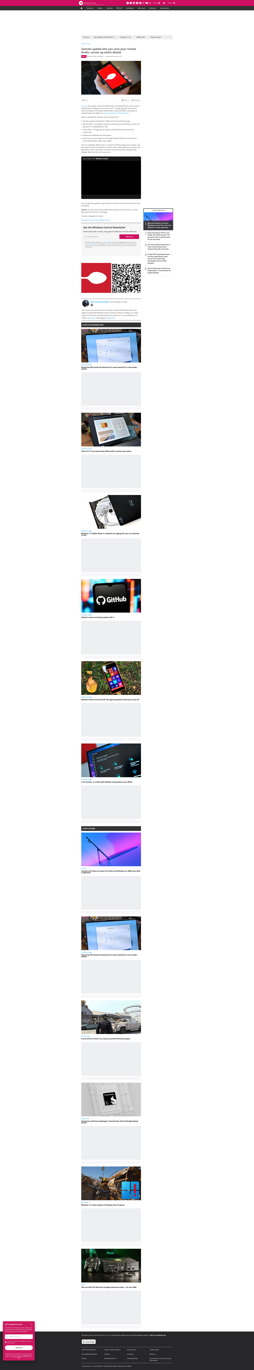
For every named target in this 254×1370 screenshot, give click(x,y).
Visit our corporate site (157, 1335)
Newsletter (137, 100)
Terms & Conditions (17, 1356)
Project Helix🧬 (155, 37)
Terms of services (109, 242)
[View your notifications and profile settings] (164, 3)
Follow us (126, 100)
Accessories (164, 8)
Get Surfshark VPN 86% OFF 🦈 (104, 37)
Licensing (130, 1354)
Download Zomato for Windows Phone (95, 220)
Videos (99, 8)
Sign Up (18, 1348)
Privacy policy (131, 1350)
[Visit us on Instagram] (137, 3)
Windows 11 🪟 (125, 37)
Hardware (130, 8)
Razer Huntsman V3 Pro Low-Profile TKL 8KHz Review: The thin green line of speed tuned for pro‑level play (159, 236)
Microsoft (141, 8)
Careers (107, 1354)
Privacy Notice (92, 244)
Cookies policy (154, 1350)
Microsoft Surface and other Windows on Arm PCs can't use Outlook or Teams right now (159, 225)
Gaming (109, 8)
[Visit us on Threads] (143, 3)
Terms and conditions (89, 1350)
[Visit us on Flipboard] (140, 3)
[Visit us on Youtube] (134, 3)
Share (86, 100)
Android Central (132, 1358)
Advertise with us (110, 1358)
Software (152, 8)
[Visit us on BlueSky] (146, 3)
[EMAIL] (92, 305)
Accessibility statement (89, 1354)
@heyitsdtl (111, 318)
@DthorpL (91, 318)
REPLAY (119, 8)
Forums (84, 1358)
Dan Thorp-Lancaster (96, 56)
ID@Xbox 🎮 (140, 37)
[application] (111, 178)
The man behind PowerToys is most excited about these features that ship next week (159, 247)
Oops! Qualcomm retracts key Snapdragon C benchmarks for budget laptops (159, 270)
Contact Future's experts (112, 1350)
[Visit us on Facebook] (127, 3)
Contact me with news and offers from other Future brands (19, 1342)
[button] (171, 3)
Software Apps (86, 44)
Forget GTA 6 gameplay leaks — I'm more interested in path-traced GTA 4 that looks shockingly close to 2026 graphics (159, 258)
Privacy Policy (25, 1355)
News (84, 56)
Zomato (84, 106)
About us (153, 1354)
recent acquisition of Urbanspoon (116, 113)
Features (90, 8)
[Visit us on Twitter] (131, 3)
